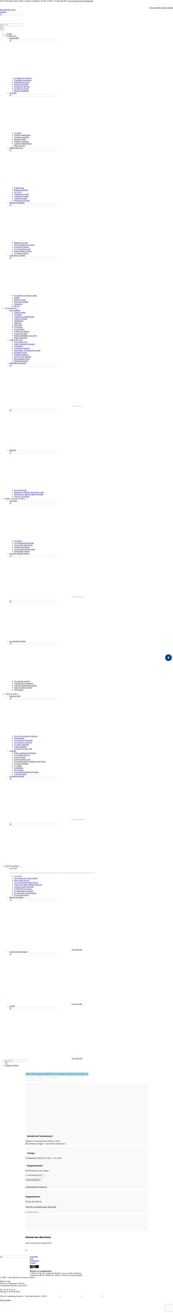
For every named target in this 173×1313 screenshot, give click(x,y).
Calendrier (30, 1187)
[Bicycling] (33, 1247)
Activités (12, 751)
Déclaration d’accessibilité (92, 1296)
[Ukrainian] (7, 5)
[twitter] (30, 1266)
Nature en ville (14, 696)
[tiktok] (37, 1266)
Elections (12, 450)
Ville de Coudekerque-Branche (40, 1207)
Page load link (5, 1300)
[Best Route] (26, 1247)
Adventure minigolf (16, 776)
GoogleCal (41, 1187)
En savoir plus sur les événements (80, 1)
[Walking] (31, 1247)
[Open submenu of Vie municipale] (17, 36)
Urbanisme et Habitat (17, 255)
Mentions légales (53, 1296)
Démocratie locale (16, 148)
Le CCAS (13, 868)
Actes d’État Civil (16, 340)
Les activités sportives (17, 641)
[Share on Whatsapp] (26, 1224)
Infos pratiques (14, 310)
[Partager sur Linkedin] (26, 1221)
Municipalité (14, 38)
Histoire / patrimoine (17, 203)
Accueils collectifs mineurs (19, 553)
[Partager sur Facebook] (26, 1216)
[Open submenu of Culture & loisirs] (18, 694)
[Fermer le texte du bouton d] (26, 1250)
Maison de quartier (16, 897)
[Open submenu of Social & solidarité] (19, 866)
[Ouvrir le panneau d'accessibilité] (168, 657)
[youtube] (32, 1266)
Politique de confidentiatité (71, 1296)
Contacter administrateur (113, 1296)
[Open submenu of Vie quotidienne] (17, 308)
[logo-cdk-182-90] (10, 15)
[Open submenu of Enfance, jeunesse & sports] (26, 499)
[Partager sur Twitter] (26, 1219)
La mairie (12, 93)
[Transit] (29, 1247)
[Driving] (28, 1247)
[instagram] (31, 1266)
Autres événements (33, 1180)
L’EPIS (12, 1006)
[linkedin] (34, 1266)
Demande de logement (17, 363)
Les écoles (13, 501)
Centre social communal (18, 952)
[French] (4, 5)
